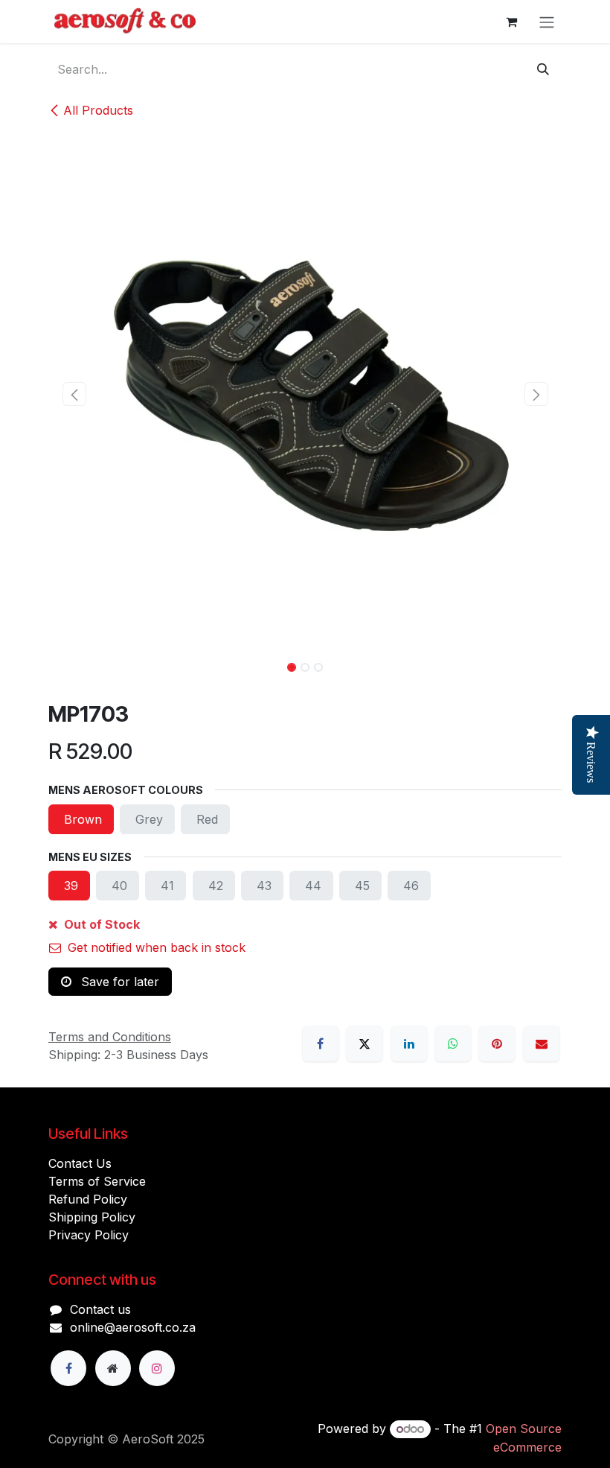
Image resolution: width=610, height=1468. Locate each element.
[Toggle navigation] (547, 21)
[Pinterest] (497, 1043)
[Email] (541, 1043)
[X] (364, 1043)
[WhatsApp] (453, 1043)
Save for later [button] (118, 981)
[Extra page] (113, 1368)
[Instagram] (157, 1368)
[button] (74, 394)
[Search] (543, 69)
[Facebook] (320, 1043)
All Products (98, 110)
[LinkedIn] (409, 1043)
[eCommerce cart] (511, 21)
